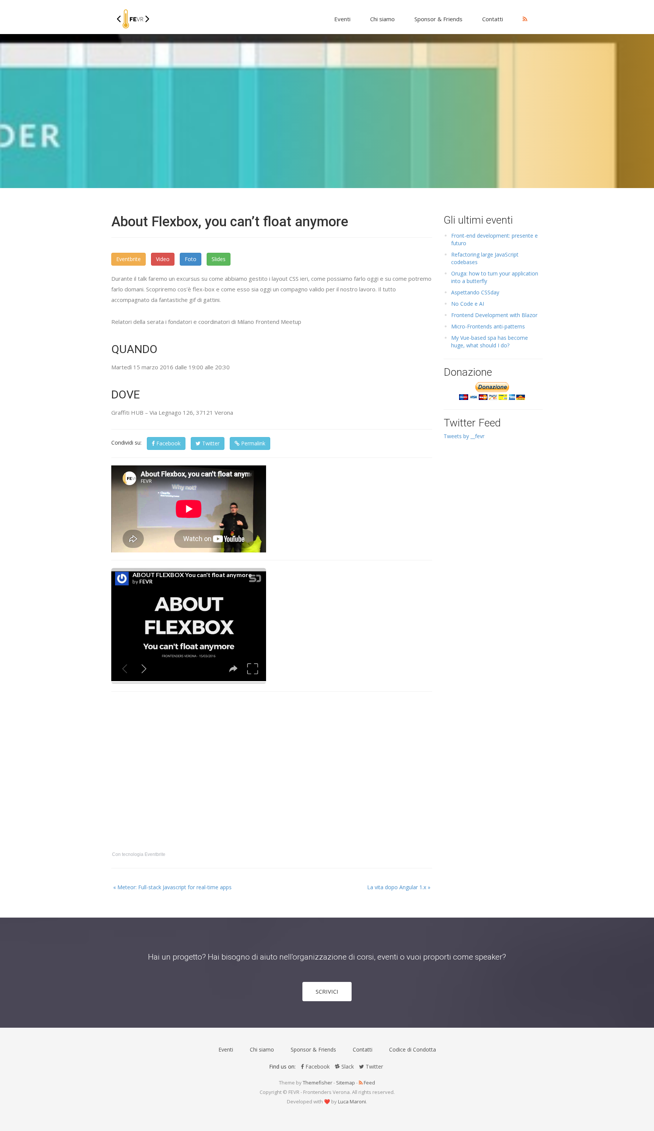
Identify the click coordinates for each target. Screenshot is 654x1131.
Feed (369, 1082)
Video (163, 259)
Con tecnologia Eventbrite (138, 854)
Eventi (342, 19)
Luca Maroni (352, 1101)
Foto (190, 259)
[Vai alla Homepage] (133, 17)
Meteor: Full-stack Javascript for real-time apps (172, 887)
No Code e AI (467, 303)
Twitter (210, 443)
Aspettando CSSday (475, 292)
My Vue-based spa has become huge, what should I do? (489, 341)
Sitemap (345, 1082)
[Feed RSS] (525, 18)
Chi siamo (382, 19)
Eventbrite (128, 259)
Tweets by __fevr (464, 436)
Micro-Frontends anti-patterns (488, 326)
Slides (219, 259)
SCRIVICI (327, 991)
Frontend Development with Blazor (494, 315)
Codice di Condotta (412, 1049)
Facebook (168, 443)
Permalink (252, 443)
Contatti (492, 19)
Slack (347, 1066)
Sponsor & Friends (438, 19)
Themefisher (317, 1082)
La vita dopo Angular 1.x (398, 887)
